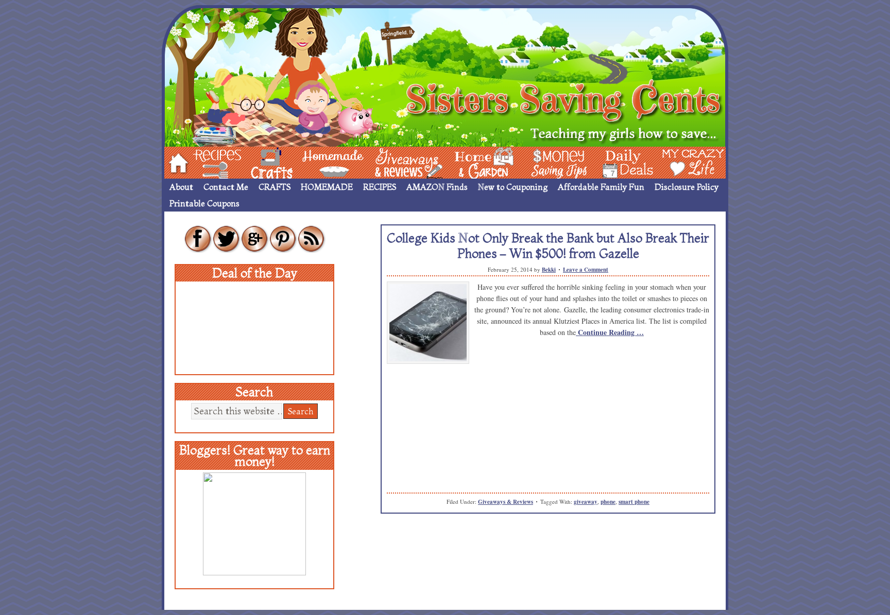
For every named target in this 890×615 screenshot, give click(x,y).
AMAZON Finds (437, 187)
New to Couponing (512, 187)
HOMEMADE (327, 187)
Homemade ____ (320, 162)
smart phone (634, 502)
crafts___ (257, 162)
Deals (623, 162)
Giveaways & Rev (400, 162)
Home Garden (474, 162)
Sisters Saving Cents (445, 76)
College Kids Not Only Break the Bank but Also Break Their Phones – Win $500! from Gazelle (548, 246)
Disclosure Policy (686, 187)
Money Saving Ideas (556, 162)
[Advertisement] (548, 441)
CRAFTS (274, 187)
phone (608, 502)
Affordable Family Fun (601, 187)
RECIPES (379, 187)
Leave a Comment (585, 270)
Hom (175, 162)
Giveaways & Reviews (505, 502)
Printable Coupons (204, 203)
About (181, 187)
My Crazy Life (676, 162)
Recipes (209, 162)
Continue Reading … (610, 332)
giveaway (585, 502)
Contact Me (225, 187)
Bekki (549, 270)
